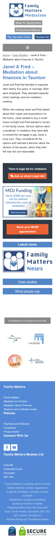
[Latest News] (27, 262)
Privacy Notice (11, 431)
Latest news (27, 244)
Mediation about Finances (18, 405)
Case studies (27, 281)
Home (6, 55)
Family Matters (11, 397)
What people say (27, 291)
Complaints (10, 427)
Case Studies (20, 55)
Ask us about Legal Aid (29, 176)
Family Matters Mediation (27, 10)
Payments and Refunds (16, 423)
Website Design (15, 519)
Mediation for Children (16, 401)
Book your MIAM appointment (27, 229)
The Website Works (38, 519)
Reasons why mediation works (20, 409)
